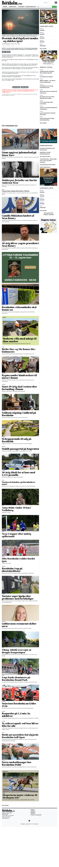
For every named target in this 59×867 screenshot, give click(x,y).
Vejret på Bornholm (48, 213)
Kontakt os (33, 810)
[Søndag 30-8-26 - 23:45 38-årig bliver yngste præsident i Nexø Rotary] (20, 232)
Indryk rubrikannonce (45, 167)
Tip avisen (54, 6)
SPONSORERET (5, 336)
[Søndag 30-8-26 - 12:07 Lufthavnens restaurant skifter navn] (20, 612)
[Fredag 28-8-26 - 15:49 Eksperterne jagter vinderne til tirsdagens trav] (20, 782)
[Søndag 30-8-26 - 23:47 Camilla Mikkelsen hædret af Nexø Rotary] (20, 205)
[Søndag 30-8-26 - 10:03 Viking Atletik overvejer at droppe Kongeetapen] (20, 639)
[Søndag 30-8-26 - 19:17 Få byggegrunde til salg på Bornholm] (20, 428)
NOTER (3, 480)
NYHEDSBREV (21, 6)
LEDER (3, 305)
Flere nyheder (43, 48)
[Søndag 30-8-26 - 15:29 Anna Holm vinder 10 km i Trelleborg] (20, 496)
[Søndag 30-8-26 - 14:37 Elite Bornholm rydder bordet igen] (20, 547)
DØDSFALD (42, 28)
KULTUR (3, 178)
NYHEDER (3, 150)
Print (8, 51)
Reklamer (33, 809)
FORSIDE (5, 6)
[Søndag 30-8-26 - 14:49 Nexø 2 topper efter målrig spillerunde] (20, 523)
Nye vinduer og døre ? (45, 156)
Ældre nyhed (24, 87)
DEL (4, 51)
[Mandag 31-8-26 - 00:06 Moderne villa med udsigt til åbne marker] (20, 327)
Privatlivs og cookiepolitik (36, 814)
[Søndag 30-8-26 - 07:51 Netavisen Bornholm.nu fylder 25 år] (20, 692)
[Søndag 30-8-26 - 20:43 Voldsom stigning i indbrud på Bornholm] (20, 402)
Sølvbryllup (43, 45)
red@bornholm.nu (6, 818)
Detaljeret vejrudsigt (49, 214)
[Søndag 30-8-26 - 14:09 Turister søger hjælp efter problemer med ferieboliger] (20, 584)
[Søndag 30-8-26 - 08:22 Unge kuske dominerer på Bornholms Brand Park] (20, 666)
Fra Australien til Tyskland (46, 76)
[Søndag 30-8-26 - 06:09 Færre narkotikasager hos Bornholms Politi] (20, 751)
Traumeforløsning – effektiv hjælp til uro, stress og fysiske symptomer (48, 160)
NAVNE (41, 44)
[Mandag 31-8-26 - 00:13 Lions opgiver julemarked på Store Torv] (20, 139)
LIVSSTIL (41, 69)
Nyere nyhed (16, 87)
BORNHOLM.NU (12, 6)
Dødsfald (42, 30)
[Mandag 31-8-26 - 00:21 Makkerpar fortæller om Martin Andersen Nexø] (20, 169)
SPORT (3, 505)
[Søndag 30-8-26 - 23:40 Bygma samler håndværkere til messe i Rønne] (20, 364)
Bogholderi (33, 812)
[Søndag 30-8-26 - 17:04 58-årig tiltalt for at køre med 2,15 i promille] (20, 461)
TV (38, 6)
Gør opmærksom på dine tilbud (47, 164)
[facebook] (29, 820)
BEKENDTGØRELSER (31, 6)
